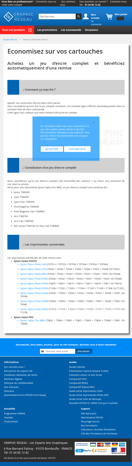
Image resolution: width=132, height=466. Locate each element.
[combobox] (57, 16)
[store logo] (18, 17)
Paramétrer (77, 149)
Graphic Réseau (10, 39)
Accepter (51, 149)
